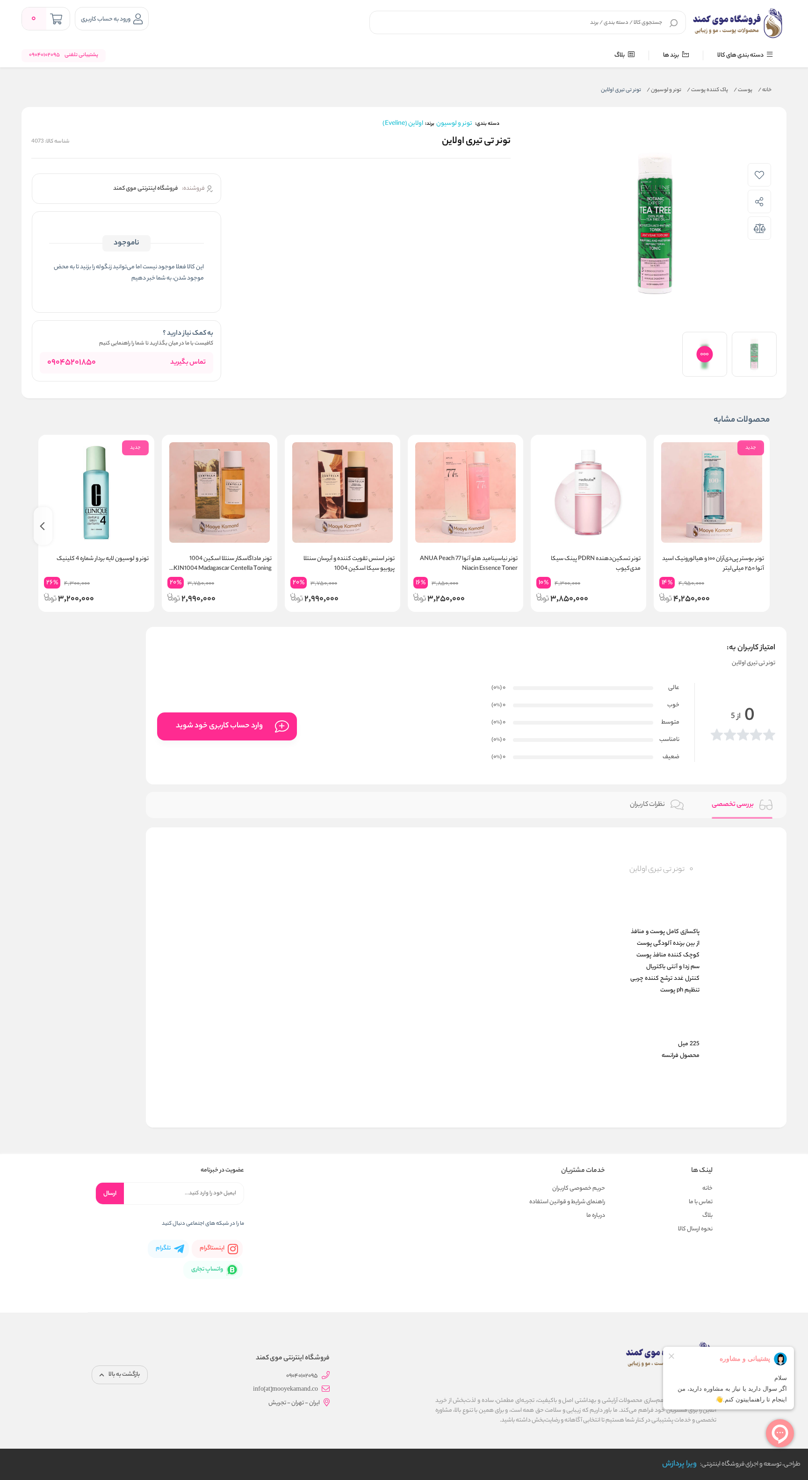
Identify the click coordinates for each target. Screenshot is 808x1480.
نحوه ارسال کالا (695, 1229)
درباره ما (595, 1216)
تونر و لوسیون (664, 90)
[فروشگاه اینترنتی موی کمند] (738, 23)
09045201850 (71, 363)
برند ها (671, 55)
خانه (765, 90)
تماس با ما (701, 1202)
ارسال (109, 1194)
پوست (743, 90)
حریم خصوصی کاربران (578, 1188)
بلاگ (620, 55)
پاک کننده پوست (707, 90)
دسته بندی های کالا (741, 55)
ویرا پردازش (679, 1464)
